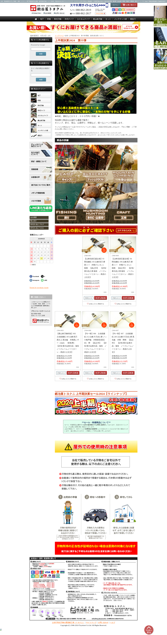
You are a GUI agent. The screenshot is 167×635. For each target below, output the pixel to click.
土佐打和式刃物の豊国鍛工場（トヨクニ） (68, 622)
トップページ (59, 35)
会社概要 (48, 13)
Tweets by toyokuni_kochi (39, 288)
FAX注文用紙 (99, 13)
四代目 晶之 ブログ (37, 224)
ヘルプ (112, 622)
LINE (45, 280)
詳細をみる (88, 298)
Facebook (36, 276)
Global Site (37, 13)
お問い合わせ (59, 13)
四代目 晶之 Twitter (37, 228)
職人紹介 (33, 221)
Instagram (36, 280)
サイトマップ (91, 622)
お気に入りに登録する (96, 304)
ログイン (115, 5)
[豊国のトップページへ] (36, 19)
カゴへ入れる (100, 298)
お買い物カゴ (131, 5)
